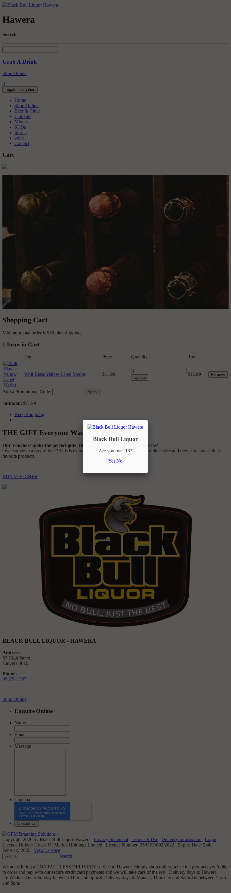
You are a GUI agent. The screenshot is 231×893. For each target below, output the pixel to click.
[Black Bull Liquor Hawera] (115, 427)
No (119, 460)
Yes (111, 460)
